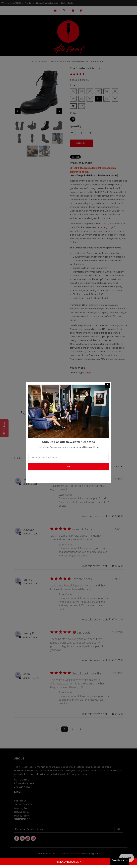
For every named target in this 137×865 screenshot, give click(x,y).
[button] (68, 861)
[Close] (107, 385)
